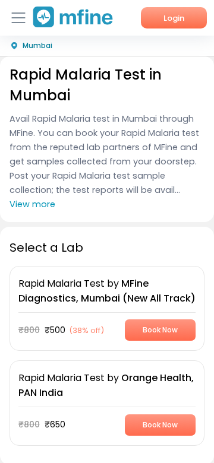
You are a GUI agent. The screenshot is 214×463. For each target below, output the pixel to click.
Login (173, 18)
